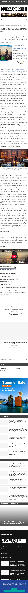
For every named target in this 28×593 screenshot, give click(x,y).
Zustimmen (14, 589)
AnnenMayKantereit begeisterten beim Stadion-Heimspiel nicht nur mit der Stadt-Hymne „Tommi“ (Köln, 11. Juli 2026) (18, 572)
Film (6, 24)
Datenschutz (23, 1)
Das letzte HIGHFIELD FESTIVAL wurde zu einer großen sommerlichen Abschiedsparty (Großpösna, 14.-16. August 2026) (17, 563)
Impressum (18, 1)
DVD (20, 298)
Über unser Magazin (6, 1)
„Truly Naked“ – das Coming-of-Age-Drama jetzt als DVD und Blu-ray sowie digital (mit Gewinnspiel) (17, 421)
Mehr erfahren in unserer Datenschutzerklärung (14, 591)
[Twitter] (15, 3)
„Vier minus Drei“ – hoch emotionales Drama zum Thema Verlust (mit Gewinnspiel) (17, 453)
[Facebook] (12, 3)
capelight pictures (21, 45)
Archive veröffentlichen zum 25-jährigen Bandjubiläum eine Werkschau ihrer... (13, 522)
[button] (1, 335)
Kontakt (12, 1)
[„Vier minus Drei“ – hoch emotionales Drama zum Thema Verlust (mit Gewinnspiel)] (4, 453)
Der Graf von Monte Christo (11, 298)
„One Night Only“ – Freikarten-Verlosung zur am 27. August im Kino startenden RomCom (18, 445)
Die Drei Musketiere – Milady (14, 71)
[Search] (26, 20)
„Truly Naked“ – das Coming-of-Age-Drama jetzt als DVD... (14, 342)
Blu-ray (2, 298)
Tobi (5, 33)
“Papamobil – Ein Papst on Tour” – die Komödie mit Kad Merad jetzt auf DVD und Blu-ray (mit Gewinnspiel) (17, 437)
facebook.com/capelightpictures (20, 52)
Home (1, 24)
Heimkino (2, 301)
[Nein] (25, 587)
